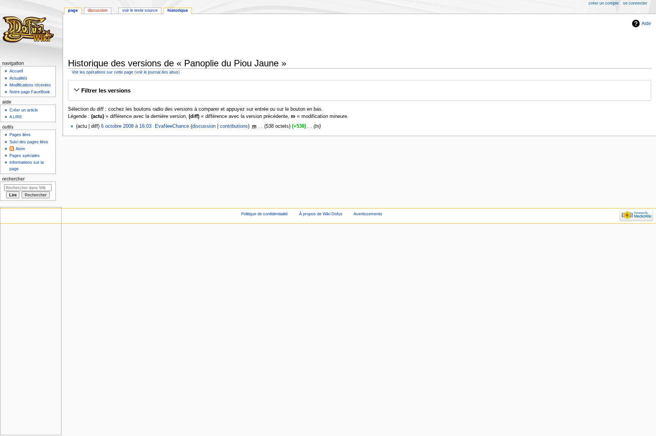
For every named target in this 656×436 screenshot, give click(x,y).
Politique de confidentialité (264, 214)
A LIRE (15, 116)
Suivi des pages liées (28, 142)
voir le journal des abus (157, 72)
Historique (177, 10)
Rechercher (13, 179)
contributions (234, 126)
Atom (20, 148)
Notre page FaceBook (29, 91)
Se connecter (635, 3)
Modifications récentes (30, 85)
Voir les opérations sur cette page (102, 72)
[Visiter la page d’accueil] (29, 29)
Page (73, 10)
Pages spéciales (24, 155)
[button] (359, 91)
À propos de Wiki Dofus (320, 214)
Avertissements (367, 214)
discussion (204, 126)
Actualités (18, 78)
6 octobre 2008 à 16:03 (126, 126)
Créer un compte (603, 3)
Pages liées (20, 134)
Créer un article (23, 110)
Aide (646, 23)
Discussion (97, 10)
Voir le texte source (140, 10)
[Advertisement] (206, 37)
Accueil (16, 71)
